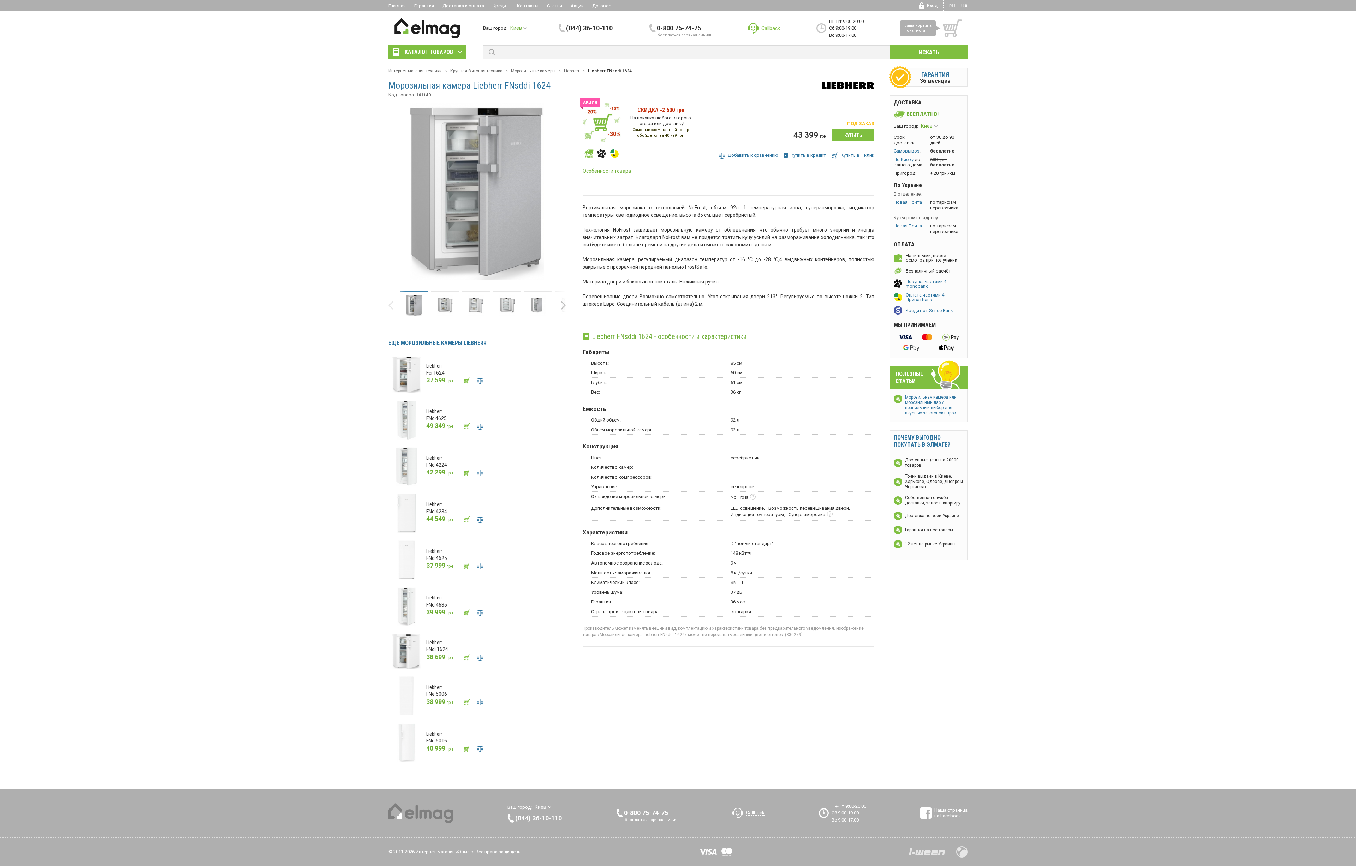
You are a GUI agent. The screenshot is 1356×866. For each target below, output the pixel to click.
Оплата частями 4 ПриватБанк (925, 297)
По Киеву (904, 159)
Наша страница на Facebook (951, 812)
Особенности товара (607, 171)
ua (964, 6)
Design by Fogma (962, 852)
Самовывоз (907, 151)
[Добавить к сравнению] (480, 381)
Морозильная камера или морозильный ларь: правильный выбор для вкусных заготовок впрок (931, 405)
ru (952, 6)
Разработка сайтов (927, 851)
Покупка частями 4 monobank (926, 283)
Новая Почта (908, 202)
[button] (392, 305)
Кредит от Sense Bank (929, 310)
